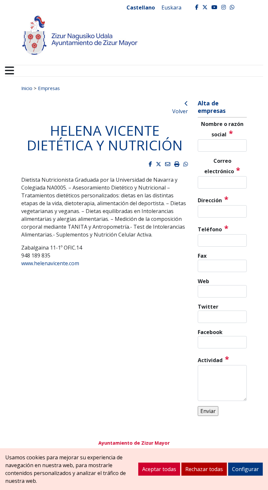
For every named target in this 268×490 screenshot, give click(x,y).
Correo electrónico (222, 166)
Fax (202, 255)
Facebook (210, 332)
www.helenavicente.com (50, 263)
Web (203, 281)
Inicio (26, 88)
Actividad (213, 359)
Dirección (213, 199)
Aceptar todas (159, 469)
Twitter (208, 306)
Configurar (245, 469)
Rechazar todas (204, 469)
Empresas (49, 88)
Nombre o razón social (222, 129)
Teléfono (213, 228)
